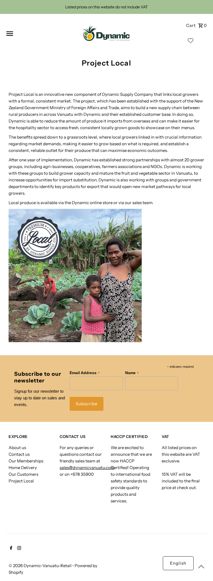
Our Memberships (26, 461)
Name (132, 372)
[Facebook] (10, 548)
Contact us (19, 454)
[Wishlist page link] (190, 42)
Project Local (21, 481)
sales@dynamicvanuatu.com (87, 467)
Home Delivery (23, 467)
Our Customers (23, 474)
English (178, 563)
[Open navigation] (40, 34)
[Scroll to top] (201, 566)
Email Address (85, 372)
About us (17, 447)
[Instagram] (18, 548)
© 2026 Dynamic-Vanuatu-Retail (40, 565)
